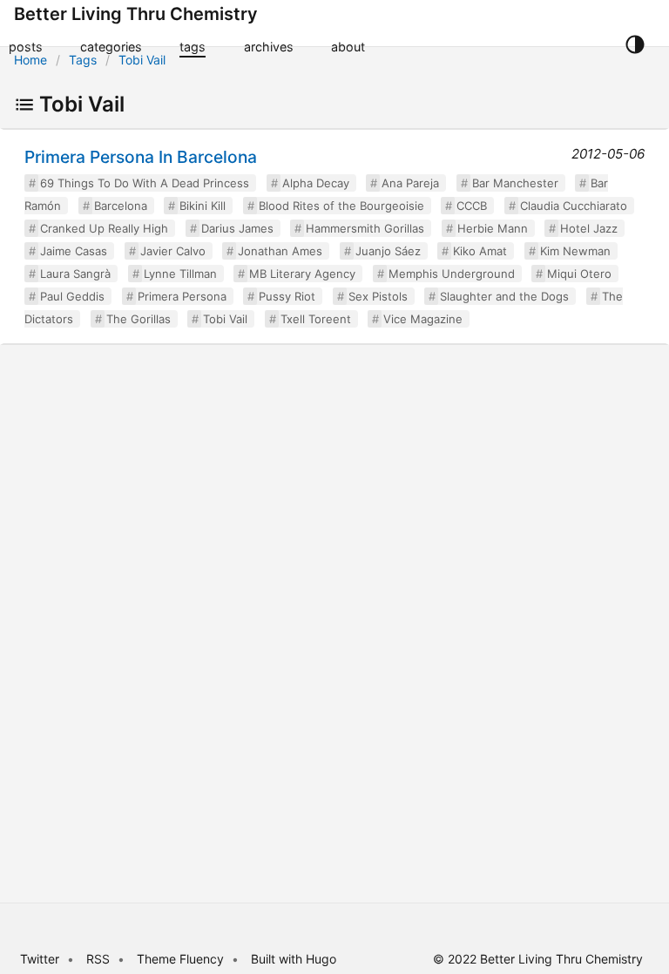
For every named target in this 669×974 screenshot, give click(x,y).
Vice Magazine (423, 319)
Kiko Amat (480, 251)
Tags (83, 59)
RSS (98, 958)
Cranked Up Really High (104, 228)
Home (30, 59)
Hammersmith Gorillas (365, 228)
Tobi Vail (142, 59)
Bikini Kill (202, 206)
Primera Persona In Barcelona (140, 156)
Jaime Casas (73, 251)
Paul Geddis (72, 296)
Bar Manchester (515, 183)
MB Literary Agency (302, 274)
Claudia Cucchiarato (573, 206)
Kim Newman (575, 251)
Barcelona (120, 206)
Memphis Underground (452, 274)
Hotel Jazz (589, 228)
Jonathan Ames (280, 251)
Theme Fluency (182, 958)
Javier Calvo (173, 251)
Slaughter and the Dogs (504, 296)
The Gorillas (138, 319)
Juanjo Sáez (388, 251)
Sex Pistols (378, 296)
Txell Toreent (315, 319)
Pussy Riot (287, 296)
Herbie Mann (492, 228)
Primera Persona (182, 296)
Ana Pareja (410, 183)
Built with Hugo (293, 958)
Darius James (237, 228)
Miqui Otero (579, 274)
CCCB (471, 206)
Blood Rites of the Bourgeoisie (341, 206)
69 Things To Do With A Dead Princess (144, 183)
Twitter (39, 958)
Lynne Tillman (180, 274)
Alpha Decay (315, 183)
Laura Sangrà (75, 274)
